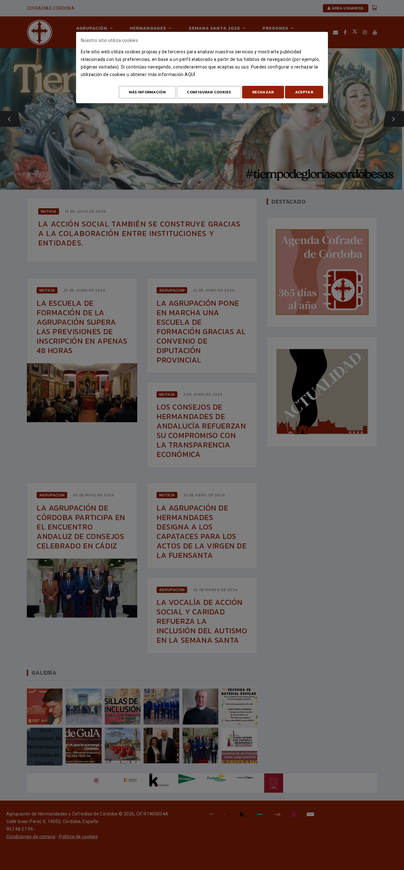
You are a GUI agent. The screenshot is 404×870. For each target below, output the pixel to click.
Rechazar (263, 92)
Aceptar (304, 92)
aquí (190, 74)
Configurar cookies (209, 92)
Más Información (147, 92)
